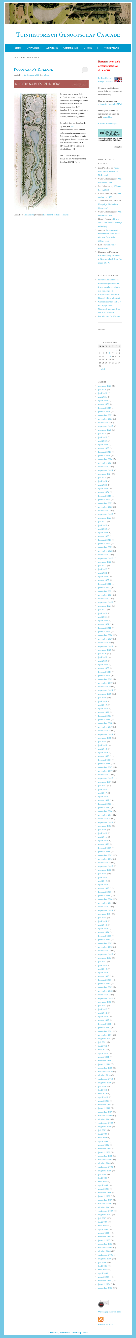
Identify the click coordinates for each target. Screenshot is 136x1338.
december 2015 (105, 855)
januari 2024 (104, 499)
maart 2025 (103, 448)
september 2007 (105, 1210)
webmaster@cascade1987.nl (110, 104)
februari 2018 (104, 759)
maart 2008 (103, 1188)
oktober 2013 (104, 950)
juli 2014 (102, 917)
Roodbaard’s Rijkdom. (33, 69)
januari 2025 (104, 455)
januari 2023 (104, 543)
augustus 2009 (104, 1126)
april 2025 (103, 444)
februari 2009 (104, 1148)
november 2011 (105, 1034)
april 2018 (103, 752)
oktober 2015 (104, 862)
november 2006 (105, 1247)
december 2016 (105, 811)
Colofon (88, 47)
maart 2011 (103, 1056)
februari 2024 (104, 495)
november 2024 (105, 462)
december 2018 (105, 723)
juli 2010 (102, 1086)
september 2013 (105, 954)
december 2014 (105, 899)
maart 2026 (103, 404)
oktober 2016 (104, 818)
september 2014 (105, 910)
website (57, 214)
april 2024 (103, 488)
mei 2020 (102, 660)
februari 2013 (104, 979)
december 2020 (105, 635)
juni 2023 (102, 525)
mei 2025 (102, 440)
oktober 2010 (104, 1075)
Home (18, 47)
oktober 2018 (104, 730)
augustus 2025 (104, 429)
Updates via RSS (105, 1324)
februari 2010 (104, 1104)
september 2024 (105, 470)
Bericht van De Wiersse (109, 316)
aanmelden (107, 117)
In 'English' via (104, 78)
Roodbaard (48, 214)
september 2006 (105, 1254)
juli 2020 (102, 653)
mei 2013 (102, 968)
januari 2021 (104, 631)
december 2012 (105, 987)
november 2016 (105, 814)
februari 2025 (104, 451)
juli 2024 (102, 477)
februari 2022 (104, 583)
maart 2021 (103, 624)
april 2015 (103, 884)
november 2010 (105, 1071)
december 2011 (105, 1031)
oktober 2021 (104, 598)
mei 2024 (102, 484)
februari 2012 (104, 1023)
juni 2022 (102, 569)
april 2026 (103, 400)
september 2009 (105, 1122)
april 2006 (103, 1273)
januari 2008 (104, 1196)
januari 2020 (104, 675)
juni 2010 (102, 1089)
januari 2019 (104, 719)
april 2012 (103, 1016)
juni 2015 (102, 877)
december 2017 (105, 767)
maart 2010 (103, 1100)
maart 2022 (103, 580)
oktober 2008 (104, 1163)
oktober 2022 (104, 554)
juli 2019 (102, 697)
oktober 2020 (104, 642)
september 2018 (105, 734)
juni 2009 (102, 1133)
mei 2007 (102, 1225)
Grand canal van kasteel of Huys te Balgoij (110, 222)
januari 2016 (104, 851)
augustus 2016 (104, 825)
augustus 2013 (104, 957)
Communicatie (70, 47)
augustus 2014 (104, 913)
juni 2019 (102, 701)
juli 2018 (102, 741)
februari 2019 (104, 715)
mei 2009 (102, 1137)
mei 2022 (102, 572)
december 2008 (105, 1155)
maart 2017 (103, 800)
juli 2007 (102, 1218)
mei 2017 (102, 792)
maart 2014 (103, 932)
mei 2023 (102, 528)
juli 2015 (102, 873)
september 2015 (105, 866)
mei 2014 (102, 924)
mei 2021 (102, 616)
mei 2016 (102, 836)
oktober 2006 (104, 1251)
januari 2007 (104, 1240)
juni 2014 (102, 921)
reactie (65, 214)
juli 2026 (102, 389)
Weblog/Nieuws (111, 47)
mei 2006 (102, 1269)
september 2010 (105, 1078)
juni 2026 (102, 393)
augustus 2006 (104, 1258)
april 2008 (103, 1185)
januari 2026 (104, 411)
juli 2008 (102, 1174)
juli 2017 (102, 785)
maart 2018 (103, 756)
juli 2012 (102, 1005)
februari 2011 (104, 1060)
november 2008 (105, 1159)
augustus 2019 (104, 693)
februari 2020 (104, 671)
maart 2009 (103, 1144)
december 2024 (105, 459)
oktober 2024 (104, 466)
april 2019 (103, 708)
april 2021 (103, 620)
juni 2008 (102, 1177)
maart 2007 (103, 1232)
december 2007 (105, 1199)
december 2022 (105, 547)
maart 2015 (103, 888)
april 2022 (103, 576)
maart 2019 (103, 712)
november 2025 (105, 418)
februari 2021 (104, 627)
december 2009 (105, 1111)
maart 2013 (103, 976)
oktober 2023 (104, 510)
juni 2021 (102, 613)
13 (110, 356)
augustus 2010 (104, 1082)
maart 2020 (103, 668)
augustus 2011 (104, 1038)
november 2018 (105, 726)
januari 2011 (104, 1064)
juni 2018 (102, 745)
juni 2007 (102, 1221)
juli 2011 (102, 1042)
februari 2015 (104, 891)
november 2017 (105, 770)
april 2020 (103, 664)
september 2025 (105, 426)
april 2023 (103, 532)
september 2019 (105, 690)
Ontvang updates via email (109, 1311)
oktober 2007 (104, 1207)
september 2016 (105, 822)
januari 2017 (104, 807)
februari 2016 (104, 847)
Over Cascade (33, 47)
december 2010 (105, 1067)
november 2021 (105, 594)
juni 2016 (102, 833)
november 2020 (105, 638)
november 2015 (105, 858)
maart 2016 (103, 844)
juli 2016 (102, 829)
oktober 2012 (104, 994)
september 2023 (105, 514)
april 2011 (103, 1053)
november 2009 (105, 1115)
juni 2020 (102, 657)
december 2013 (105, 943)
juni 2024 (102, 481)
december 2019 (105, 679)
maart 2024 (103, 492)
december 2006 (105, 1243)
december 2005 (105, 1287)
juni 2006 (102, 1265)
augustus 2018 (104, 737)
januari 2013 (104, 983)
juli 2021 (102, 609)
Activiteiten (52, 47)
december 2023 (105, 503)
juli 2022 (102, 565)
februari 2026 (104, 407)
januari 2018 (104, 763)
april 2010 (103, 1097)
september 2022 (105, 558)
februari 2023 (104, 539)
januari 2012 (104, 1027)
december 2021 (105, 591)
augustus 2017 (104, 781)
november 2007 (105, 1203)
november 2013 (105, 946)
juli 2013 (102, 961)
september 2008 (105, 1166)
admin (46, 74)
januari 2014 (104, 939)
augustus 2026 (104, 385)
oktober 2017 (104, 774)
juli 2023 (102, 521)
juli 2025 (102, 433)
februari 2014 (104, 935)
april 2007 (103, 1229)
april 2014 (103, 928)
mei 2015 (102, 880)
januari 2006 (104, 1284)
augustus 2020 (104, 649)
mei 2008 (102, 1181)
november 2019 (105, 682)
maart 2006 (103, 1276)
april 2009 (103, 1141)
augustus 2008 (104, 1170)
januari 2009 (104, 1152)
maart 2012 (103, 1020)
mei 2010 (102, 1093)
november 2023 (105, 506)
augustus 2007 (104, 1214)
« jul (103, 369)
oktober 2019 (104, 686)
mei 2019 (102, 704)
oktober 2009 (104, 1119)
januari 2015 (104, 895)
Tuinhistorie (29, 214)
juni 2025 (102, 437)
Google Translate (105, 81)
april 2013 (103, 972)
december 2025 (105, 415)
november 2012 (105, 990)
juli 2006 (102, 1262)
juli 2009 (102, 1130)
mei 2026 (102, 396)
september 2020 (105, 646)
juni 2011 (102, 1045)
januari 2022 (104, 587)
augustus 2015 (104, 869)
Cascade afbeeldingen (107, 123)
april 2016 (103, 840)
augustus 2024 (104, 473)
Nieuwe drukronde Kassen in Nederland (109, 171)
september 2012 (105, 998)
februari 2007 (104, 1236)
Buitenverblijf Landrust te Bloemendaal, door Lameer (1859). (110, 259)
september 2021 (105, 602)
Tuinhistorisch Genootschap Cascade (68, 34)
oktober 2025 (104, 422)
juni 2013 (102, 965)
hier (72, 126)
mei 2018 (102, 748)
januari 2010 (104, 1108)
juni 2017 (102, 789)
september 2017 (105, 778)
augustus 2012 (104, 1001)
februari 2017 (104, 803)
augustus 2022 (104, 561)
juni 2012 (102, 1009)
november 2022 (105, 550)
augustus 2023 (104, 517)
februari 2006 (104, 1280)
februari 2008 (104, 1192)
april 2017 (103, 796)
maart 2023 (103, 536)
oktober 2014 (104, 906)
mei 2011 (102, 1049)
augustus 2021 (104, 605)
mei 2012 (102, 1012)
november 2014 (105, 902)
